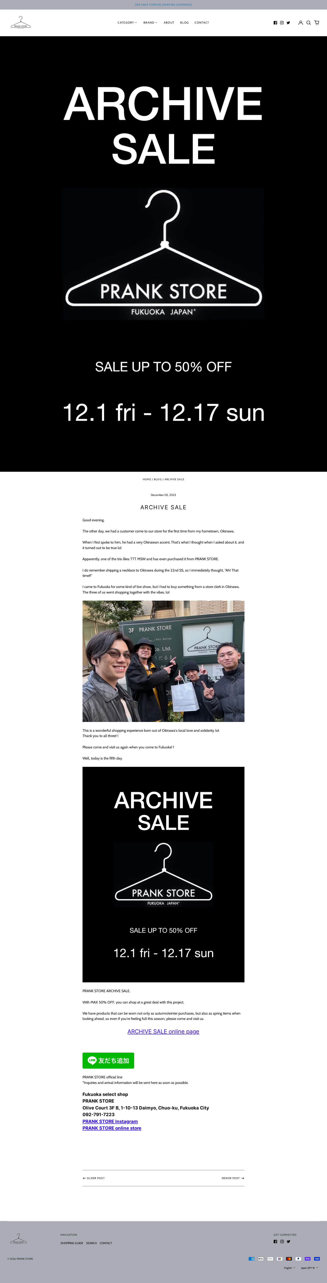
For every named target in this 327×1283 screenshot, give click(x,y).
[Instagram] (282, 22)
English (288, 1267)
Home (147, 479)
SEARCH (91, 1243)
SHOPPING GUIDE (72, 1243)
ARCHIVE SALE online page (163, 1031)
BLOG (184, 22)
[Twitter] (288, 22)
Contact (202, 22)
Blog (158, 479)
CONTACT (106, 1243)
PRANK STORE (25, 1258)
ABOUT (169, 22)
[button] (308, 22)
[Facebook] (275, 22)
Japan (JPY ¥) (308, 1267)
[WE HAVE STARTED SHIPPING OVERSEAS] (163, 4)
